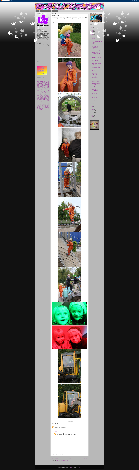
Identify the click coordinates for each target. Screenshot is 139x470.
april (93, 107)
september (94, 100)
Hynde (45, 90)
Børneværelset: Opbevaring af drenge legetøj (97, 79)
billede (44, 80)
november (94, 38)
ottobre (47, 100)
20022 (38, 79)
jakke (39, 94)
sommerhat (44, 105)
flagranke (44, 85)
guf (43, 88)
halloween (38, 89)
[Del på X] (70, 421)
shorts (43, 104)
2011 (92, 118)
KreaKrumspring (60, 433)
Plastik (42, 103)
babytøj (44, 79)
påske (46, 103)
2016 (92, 34)
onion (41, 100)
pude (44, 103)
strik (40, 106)
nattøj (44, 99)
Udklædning (39, 110)
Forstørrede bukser (95, 60)
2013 (92, 115)
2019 (92, 30)
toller (44, 108)
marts (93, 109)
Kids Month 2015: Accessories (97, 74)
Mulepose (40, 99)
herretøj (48, 89)
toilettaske (41, 108)
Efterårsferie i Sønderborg (96, 57)
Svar (56, 431)
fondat (37, 86)
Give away (47, 87)
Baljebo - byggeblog (47, 10)
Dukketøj (38, 84)
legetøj (38, 97)
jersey (42, 94)
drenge (37, 83)
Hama (42, 89)
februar (93, 110)
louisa (46, 97)
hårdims (41, 91)
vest (48, 111)
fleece (48, 85)
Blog (37, 10)
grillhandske (40, 88)
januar (93, 112)
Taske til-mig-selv (95, 77)
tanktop (42, 107)
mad (48, 97)
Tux (48, 108)
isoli (37, 94)
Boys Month (47, 80)
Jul (44, 94)
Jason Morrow (72, 467)
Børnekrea (39, 82)
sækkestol (43, 106)
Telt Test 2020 (54, 10)
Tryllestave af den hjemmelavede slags (96, 53)
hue (40, 90)
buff (44, 81)
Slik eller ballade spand (96, 67)
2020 (92, 28)
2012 (92, 116)
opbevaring (44, 100)
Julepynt (38, 95)
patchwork (44, 101)
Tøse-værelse (47, 109)
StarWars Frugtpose (95, 71)
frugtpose (41, 86)
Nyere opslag (55, 458)
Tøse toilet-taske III (95, 96)
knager (42, 96)
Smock (48, 104)
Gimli (44, 87)
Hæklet (48, 90)
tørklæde (41, 109)
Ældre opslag (84, 458)
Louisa (44, 97)
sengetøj (40, 104)
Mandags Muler (94, 48)
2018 (92, 31)
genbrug (42, 87)
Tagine (39, 107)
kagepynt (47, 95)
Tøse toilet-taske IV (95, 93)
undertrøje (38, 111)
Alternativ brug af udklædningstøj (95, 47)
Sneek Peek (39, 105)
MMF (48, 98)
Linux (42, 97)
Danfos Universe (94, 56)
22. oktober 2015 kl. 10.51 (61, 426)
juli (92, 103)
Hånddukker (38, 91)
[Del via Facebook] (71, 421)
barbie (41, 80)
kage (44, 95)
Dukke (48, 83)
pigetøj (38, 103)
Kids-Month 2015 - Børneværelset (95, 90)
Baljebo (38, 80)
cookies (44, 82)
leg (48, 96)
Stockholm (38, 106)
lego (40, 97)
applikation (41, 79)
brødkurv (41, 81)
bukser (48, 81)
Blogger (80, 467)
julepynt (42, 95)
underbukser (46, 110)
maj (92, 106)
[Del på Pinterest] (72, 421)
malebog (41, 98)
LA (47, 96)
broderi (38, 81)
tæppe (38, 109)
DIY (41, 10)
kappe (37, 96)
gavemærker (38, 87)
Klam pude (93, 70)
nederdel (47, 99)
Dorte (55, 426)
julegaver (47, 94)
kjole (40, 96)
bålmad (42, 82)
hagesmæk (47, 88)
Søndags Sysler (94, 64)
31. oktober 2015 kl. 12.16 (69, 433)
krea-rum (45, 96)
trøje (46, 108)
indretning (44, 91)
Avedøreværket (94, 94)
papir (41, 101)
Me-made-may (44, 98)
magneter (38, 98)
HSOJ (38, 90)
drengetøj (45, 83)
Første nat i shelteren (95, 91)
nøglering (38, 100)
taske (45, 107)
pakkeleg (38, 101)
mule (37, 99)
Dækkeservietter (47, 84)
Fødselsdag (47, 86)
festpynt (41, 85)
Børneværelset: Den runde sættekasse (96, 86)
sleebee (45, 104)
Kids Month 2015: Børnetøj (96, 63)
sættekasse (46, 106)
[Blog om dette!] (69, 421)
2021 (92, 27)
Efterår (38, 85)
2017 (92, 33)
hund (42, 90)
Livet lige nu (94, 54)
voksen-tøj (39, 112)
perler (48, 101)
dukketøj (42, 84)
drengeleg (40, 83)
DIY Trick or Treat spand (96, 66)
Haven (45, 89)
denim (47, 82)
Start (69, 458)
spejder (48, 105)
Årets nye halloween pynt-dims (97, 41)
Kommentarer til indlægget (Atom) (62, 460)
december (94, 37)
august (93, 102)
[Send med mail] (68, 421)
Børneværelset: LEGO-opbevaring (96, 82)
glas (37, 88)
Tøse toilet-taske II (95, 97)
